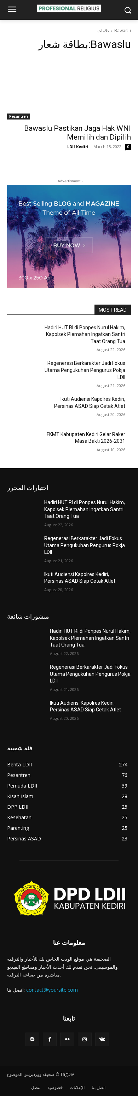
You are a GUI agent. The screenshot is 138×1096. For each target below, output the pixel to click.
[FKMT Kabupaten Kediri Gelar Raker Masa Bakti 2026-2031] (25, 444)
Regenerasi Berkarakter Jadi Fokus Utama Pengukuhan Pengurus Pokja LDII (85, 370)
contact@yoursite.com (52, 989)
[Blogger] (32, 1039)
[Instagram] (85, 1039)
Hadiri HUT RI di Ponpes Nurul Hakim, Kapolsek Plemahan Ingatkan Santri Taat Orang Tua (85, 334)
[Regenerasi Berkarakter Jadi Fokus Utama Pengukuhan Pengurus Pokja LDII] (25, 373)
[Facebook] (50, 1039)
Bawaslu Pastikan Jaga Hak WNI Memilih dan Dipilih (77, 132)
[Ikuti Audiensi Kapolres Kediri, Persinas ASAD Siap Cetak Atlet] (25, 409)
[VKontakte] (102, 1039)
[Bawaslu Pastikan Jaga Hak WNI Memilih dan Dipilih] (69, 89)
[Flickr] (67, 1039)
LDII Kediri (77, 146)
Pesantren (18, 116)
